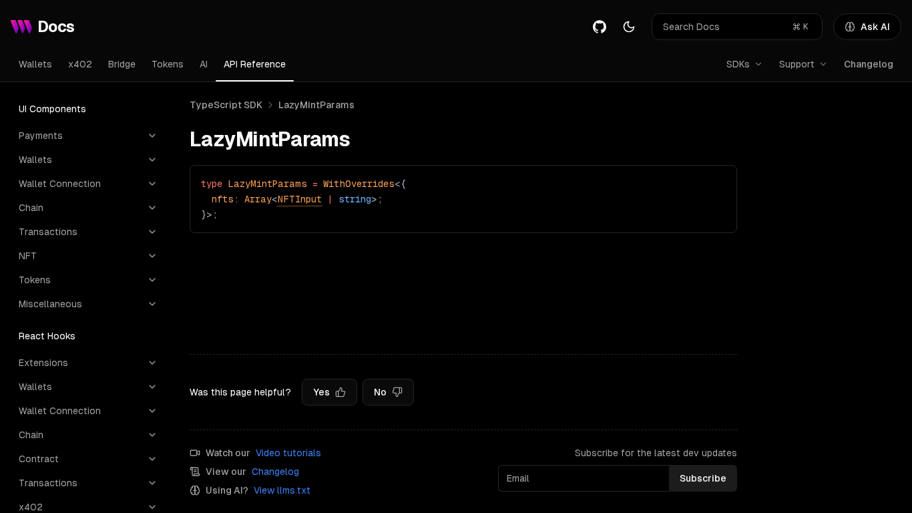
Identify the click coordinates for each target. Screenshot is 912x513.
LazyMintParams (316, 105)
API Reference (255, 64)
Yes (321, 392)
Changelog (868, 64)
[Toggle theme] (629, 26)
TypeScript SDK (226, 105)
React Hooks (47, 336)
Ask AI (875, 26)
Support (797, 64)
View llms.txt (282, 490)
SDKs (738, 64)
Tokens (168, 64)
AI (204, 64)
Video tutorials (288, 453)
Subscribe (703, 478)
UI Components (52, 109)
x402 (80, 64)
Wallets (35, 64)
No (380, 392)
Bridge (122, 64)
